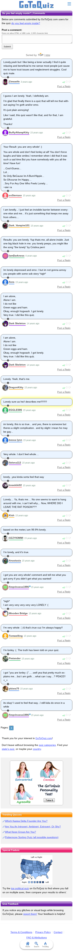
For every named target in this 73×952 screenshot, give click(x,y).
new (47, 54)
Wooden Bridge (18, 613)
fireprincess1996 (19, 586)
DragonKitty (16, 387)
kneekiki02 (15, 485)
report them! (30, 913)
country (37, 749)
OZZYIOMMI (16, 537)
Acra (11, 281)
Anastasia (15, 560)
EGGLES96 (15, 409)
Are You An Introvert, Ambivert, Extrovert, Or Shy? (33, 826)
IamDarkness (16, 255)
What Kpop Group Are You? (20, 831)
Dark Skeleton (17, 323)
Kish (11, 515)
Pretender (15, 658)
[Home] (36, 5)
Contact (58, 932)
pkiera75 (14, 688)
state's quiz (8, 749)
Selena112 (15, 462)
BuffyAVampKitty (19, 132)
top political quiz (20, 888)
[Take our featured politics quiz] (36, 870)
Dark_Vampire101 (19, 225)
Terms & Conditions (21, 932)
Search (36, 947)
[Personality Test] (36, 783)
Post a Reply (64, 86)
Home (28, 947)
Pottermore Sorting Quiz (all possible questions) (31, 837)
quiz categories (47, 745)
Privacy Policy (43, 932)
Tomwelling (16, 635)
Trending (45, 947)
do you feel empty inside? (25, 23)
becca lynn (15, 439)
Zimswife (14, 81)
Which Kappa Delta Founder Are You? (26, 821)
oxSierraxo (15, 195)
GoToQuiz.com (43, 738)
